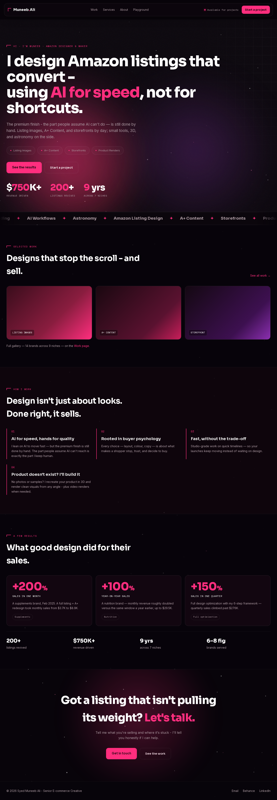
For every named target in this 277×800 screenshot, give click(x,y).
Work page (81, 346)
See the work (155, 753)
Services (109, 9)
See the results (24, 167)
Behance (249, 791)
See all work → (260, 275)
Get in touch (121, 753)
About (124, 9)
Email (235, 791)
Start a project (256, 10)
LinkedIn (265, 791)
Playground (141, 9)
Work (94, 9)
